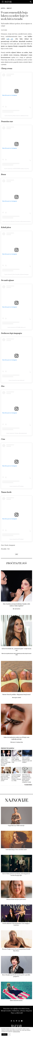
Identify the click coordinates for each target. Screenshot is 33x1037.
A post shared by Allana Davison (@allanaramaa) (16, 115)
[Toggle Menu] (2, 2)
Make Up (9, 8)
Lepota (3, 8)
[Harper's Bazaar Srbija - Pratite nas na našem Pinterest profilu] (16, 1021)
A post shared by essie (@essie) (16, 380)
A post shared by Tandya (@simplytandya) (16, 433)
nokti (16, 554)
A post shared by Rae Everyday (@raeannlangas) (16, 274)
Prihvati (4, 1034)
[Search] (31, 2)
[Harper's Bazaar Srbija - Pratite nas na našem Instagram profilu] (19, 1021)
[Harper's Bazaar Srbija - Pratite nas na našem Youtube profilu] (21, 1021)
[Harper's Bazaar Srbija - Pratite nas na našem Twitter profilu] (14, 1021)
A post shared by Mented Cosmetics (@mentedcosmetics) (16, 221)
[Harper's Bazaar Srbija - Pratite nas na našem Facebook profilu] (11, 1021)
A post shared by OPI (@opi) (16, 486)
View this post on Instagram (9, 95)
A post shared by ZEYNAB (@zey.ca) (16, 327)
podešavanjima (16, 1031)
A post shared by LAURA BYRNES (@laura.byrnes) (16, 168)
